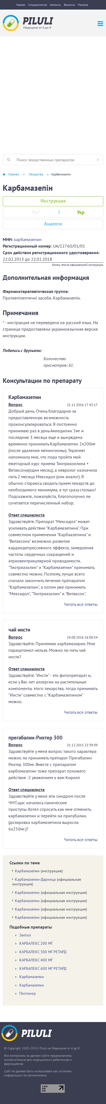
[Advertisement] (53, 92)
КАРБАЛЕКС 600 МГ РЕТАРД (42, 968)
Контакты (55, 5)
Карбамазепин (27, 870)
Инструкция (53, 201)
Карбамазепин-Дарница (35, 879)
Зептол (25, 935)
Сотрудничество (37, 5)
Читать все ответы (81, 604)
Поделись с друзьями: (22, 350)
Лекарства (36, 174)
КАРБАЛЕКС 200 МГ (36, 943)
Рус (36, 212)
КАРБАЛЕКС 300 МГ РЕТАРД (42, 952)
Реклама (83, 5)
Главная (20, 5)
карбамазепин (28, 239)
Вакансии (69, 5)
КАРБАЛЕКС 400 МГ (36, 960)
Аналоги (53, 224)
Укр (81, 212)
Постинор (27, 993)
